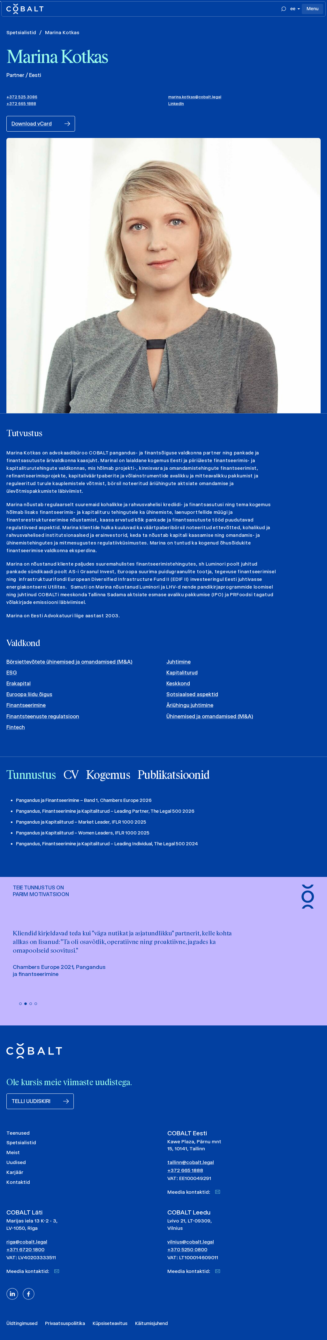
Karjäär (14, 1172)
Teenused (18, 1133)
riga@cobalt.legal (26, 1242)
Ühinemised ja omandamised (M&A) (209, 716)
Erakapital (18, 684)
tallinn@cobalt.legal (190, 1162)
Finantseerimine (26, 705)
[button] (20, 1003)
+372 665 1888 (21, 103)
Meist (13, 1152)
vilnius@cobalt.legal (190, 1242)
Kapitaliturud (182, 673)
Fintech (15, 727)
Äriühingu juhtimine (189, 705)
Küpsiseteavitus (110, 1323)
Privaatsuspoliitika (65, 1323)
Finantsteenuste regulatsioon (42, 716)
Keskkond (178, 684)
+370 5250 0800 (187, 1249)
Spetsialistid (21, 32)
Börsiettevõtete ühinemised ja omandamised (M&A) (69, 662)
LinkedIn (176, 103)
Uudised (16, 1162)
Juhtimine (178, 662)
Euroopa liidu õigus (29, 694)
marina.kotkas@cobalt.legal (194, 97)
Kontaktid (18, 1182)
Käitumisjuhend (151, 1323)
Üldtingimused (21, 1323)
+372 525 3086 (21, 97)
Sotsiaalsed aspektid (192, 694)
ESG (11, 673)
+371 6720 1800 (25, 1249)
